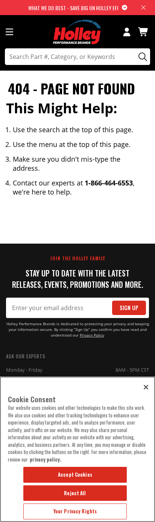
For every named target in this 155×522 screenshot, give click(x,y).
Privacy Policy (92, 335)
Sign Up (129, 308)
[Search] (141, 56)
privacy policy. (45, 459)
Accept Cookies (75, 474)
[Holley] (77, 32)
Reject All (75, 493)
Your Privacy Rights (75, 511)
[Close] (146, 387)
